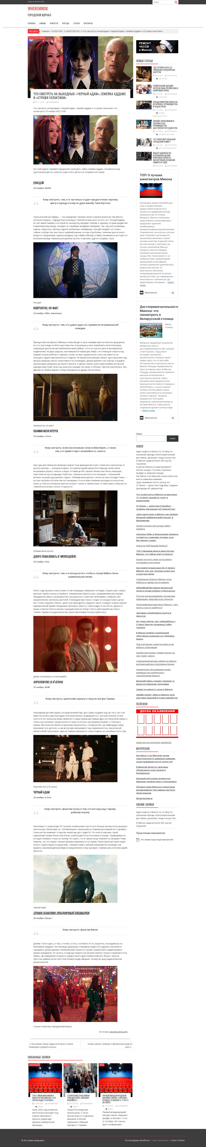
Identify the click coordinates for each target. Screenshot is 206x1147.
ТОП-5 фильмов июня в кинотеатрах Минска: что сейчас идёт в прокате (44, 1098)
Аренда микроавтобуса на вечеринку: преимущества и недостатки (165, 104)
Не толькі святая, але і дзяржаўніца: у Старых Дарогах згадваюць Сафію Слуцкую (155, 624)
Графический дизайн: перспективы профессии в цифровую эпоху (165, 88)
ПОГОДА (65, 23)
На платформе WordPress (137, 1140)
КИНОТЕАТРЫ (39, 38)
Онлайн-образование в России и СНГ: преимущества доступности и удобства (165, 124)
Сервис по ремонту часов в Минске (154, 689)
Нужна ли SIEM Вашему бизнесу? (151, 545)
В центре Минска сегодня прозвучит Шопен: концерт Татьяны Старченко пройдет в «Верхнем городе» (153, 470)
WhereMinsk (53, 102)
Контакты (88, 23)
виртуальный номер (167, 148)
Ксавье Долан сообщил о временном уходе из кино (110, 1045)
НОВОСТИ (54, 23)
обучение (163, 79)
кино (40, 1106)
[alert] (157, 839)
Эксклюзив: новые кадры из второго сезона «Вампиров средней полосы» (51, 1045)
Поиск (139, 433)
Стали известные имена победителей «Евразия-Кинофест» (78, 1098)
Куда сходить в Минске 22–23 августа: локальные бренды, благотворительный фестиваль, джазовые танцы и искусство (156, 454)
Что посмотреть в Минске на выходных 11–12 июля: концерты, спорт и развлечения (156, 497)
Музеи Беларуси (144, 798)
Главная (31, 23)
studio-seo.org (142, 742)
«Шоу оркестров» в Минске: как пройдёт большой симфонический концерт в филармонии (157, 517)
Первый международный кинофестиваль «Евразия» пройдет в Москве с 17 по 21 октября (115, 1099)
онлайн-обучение (166, 134)
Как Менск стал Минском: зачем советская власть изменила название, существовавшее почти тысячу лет (156, 479)
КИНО (31, 38)
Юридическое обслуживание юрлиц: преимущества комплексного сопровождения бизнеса (153, 672)
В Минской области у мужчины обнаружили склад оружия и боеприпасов (152, 770)
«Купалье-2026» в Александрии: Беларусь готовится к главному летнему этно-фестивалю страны (157, 537)
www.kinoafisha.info (118, 1031)
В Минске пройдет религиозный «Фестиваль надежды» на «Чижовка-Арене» (155, 635)
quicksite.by (166, 742)
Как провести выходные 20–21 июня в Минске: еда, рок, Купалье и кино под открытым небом (155, 570)
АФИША (43, 23)
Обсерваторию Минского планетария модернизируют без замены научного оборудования (155, 790)
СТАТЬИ (76, 23)
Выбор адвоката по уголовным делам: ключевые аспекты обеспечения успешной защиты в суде (164, 157)
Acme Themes (178, 1140)
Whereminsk (38, 8)
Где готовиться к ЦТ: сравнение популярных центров (164, 70)
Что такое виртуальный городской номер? (164, 140)
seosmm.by (155, 742)
